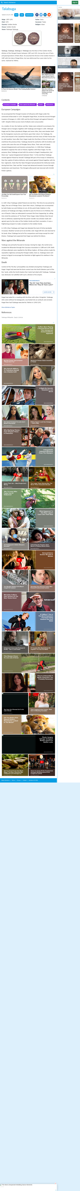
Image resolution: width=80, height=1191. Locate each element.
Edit (16, 15)
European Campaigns (10, 104)
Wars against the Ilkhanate (27, 104)
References (50, 104)
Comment (29, 15)
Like (21, 15)
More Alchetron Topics (8, 307)
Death (41, 104)
